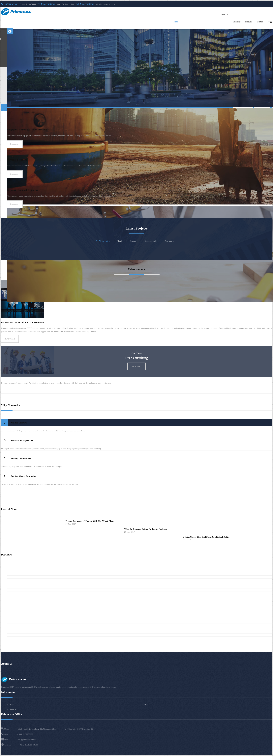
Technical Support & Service (22, 189)
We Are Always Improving (23, 476)
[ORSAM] (139, 586)
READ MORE (10, 339)
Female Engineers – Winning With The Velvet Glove (90, 521)
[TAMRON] (139, 625)
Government (169, 241)
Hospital (133, 241)
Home (12, 705)
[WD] (139, 593)
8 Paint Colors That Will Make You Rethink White (206, 537)
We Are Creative (19, 423)
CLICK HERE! (136, 366)
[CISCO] (139, 567)
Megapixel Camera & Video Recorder (27, 129)
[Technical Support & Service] (139, 182)
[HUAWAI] (139, 619)
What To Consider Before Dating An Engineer (145, 529)
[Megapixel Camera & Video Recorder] (139, 122)
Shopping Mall (151, 241)
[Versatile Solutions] (139, 152)
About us (13, 709)
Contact (145, 705)
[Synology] (139, 632)
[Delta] (139, 612)
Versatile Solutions (17, 159)
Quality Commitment (21, 458)
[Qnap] (139, 638)
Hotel (119, 241)
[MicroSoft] (139, 580)
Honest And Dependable (22, 440)
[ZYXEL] (139, 599)
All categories (104, 241)
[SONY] (139, 574)
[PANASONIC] (139, 606)
